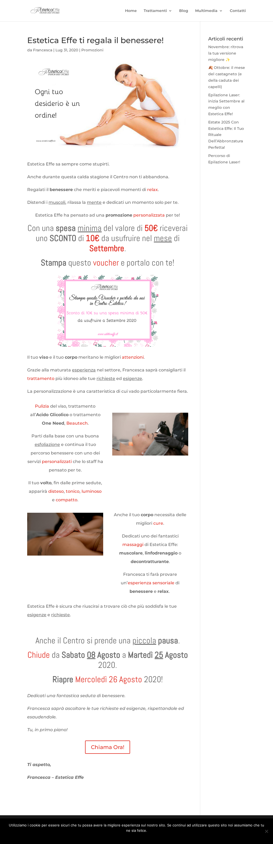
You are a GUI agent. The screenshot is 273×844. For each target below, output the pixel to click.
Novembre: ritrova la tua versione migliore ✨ (225, 53)
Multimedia (206, 11)
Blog (183, 11)
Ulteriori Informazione (141, 837)
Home (131, 11)
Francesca (42, 50)
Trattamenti (155, 11)
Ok (118, 837)
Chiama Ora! (107, 747)
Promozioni (92, 50)
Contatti (238, 11)
